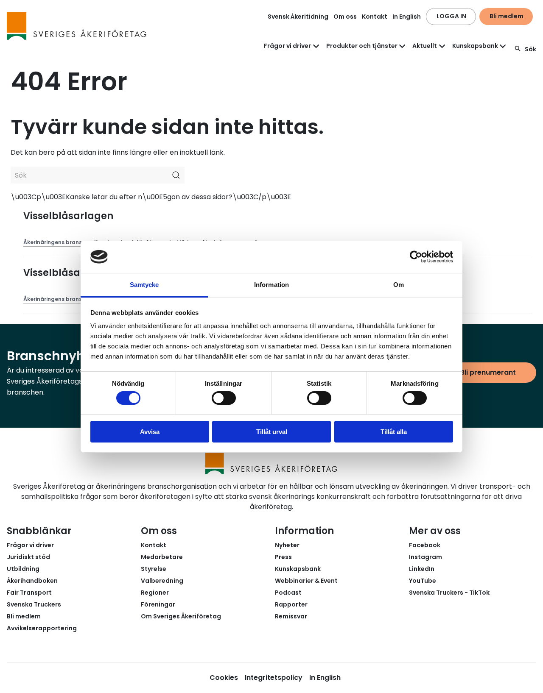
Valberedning (162, 580)
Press (283, 557)
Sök (530, 49)
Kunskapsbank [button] (475, 46)
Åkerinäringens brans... (54, 242)
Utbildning (23, 569)
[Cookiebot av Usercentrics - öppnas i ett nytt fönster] (416, 256)
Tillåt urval (271, 431)
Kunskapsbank (298, 569)
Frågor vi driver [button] (287, 46)
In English (406, 16)
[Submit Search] (176, 175)
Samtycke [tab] (144, 284)
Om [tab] (398, 284)
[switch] (224, 398)
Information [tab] (271, 284)
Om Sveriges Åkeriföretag (181, 616)
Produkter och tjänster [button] (361, 46)
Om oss (345, 16)
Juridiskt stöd (28, 557)
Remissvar (291, 616)
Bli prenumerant (488, 372)
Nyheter (287, 545)
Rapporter (291, 604)
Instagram (425, 557)
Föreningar (158, 604)
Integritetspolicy (273, 677)
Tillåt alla (394, 431)
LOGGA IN (451, 16)
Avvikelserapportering (42, 628)
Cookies (224, 677)
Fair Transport (29, 592)
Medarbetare (162, 557)
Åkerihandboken (32, 580)
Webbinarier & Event (306, 580)
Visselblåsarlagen (68, 216)
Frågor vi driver (30, 545)
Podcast (288, 592)
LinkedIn (421, 569)
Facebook (424, 545)
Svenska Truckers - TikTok (449, 592)
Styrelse (153, 569)
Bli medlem (506, 16)
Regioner (155, 592)
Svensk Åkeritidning (298, 16)
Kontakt (374, 16)
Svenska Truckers (34, 604)
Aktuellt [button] (424, 46)
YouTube (422, 580)
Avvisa (150, 431)
